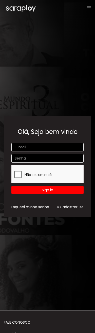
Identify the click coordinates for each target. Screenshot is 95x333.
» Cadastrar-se (70, 206)
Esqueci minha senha (30, 206)
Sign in (47, 189)
